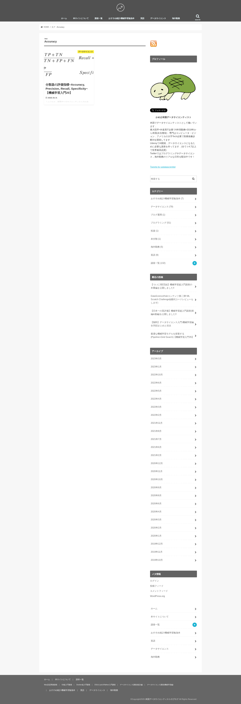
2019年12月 (157, 543)
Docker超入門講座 (83, 685)
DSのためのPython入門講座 (105, 685)
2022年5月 (156, 390)
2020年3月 (156, 519)
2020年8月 (156, 495)
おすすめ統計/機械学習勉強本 (121, 18)
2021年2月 (156, 455)
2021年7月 (156, 439)
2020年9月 (156, 487)
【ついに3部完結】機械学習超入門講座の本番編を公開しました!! (171, 286)
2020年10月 (157, 479)
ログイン (154, 580)
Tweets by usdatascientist (162, 167)
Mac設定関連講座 (50, 685)
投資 (154, 230)
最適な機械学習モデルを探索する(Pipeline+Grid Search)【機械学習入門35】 (172, 335)
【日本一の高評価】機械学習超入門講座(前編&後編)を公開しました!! (172, 312)
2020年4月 (156, 511)
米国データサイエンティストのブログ (162, 699)
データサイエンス (158, 18)
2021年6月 (156, 447)
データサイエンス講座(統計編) (131, 685)
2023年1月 (156, 366)
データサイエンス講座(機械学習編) (160, 685)
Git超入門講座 (67, 685)
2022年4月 (156, 398)
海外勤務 (176, 18)
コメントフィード (159, 591)
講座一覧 (99, 18)
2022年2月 (156, 415)
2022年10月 (157, 374)
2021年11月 (156, 423)
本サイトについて (81, 18)
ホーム (64, 18)
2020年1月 (156, 535)
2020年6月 (156, 503)
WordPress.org (157, 596)
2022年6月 (156, 382)
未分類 (156, 239)
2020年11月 (156, 471)
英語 (142, 18)
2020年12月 (157, 463)
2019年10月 (157, 560)
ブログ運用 (158, 214)
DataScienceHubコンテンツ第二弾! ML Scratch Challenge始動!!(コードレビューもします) (172, 299)
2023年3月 (156, 358)
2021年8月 (156, 431)
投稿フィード (156, 586)
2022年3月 (156, 407)
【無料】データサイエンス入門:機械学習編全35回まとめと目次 (172, 324)
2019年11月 (156, 552)
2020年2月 (156, 527)
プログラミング (161, 222)
